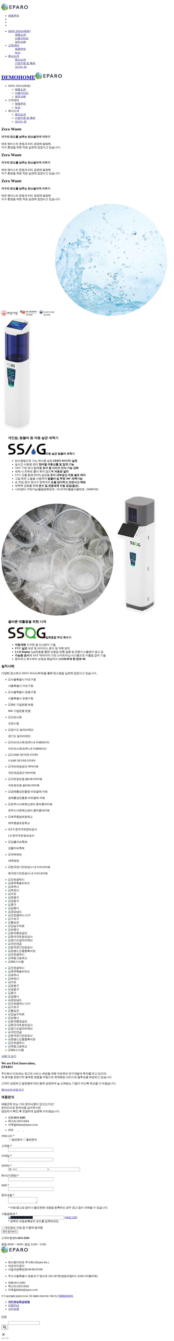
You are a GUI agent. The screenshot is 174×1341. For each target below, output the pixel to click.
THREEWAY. (65, 1295)
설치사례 (20, 41)
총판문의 (31, 1139)
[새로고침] (71, 1217)
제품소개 (20, 34)
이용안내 (13, 1305)
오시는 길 (21, 66)
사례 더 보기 (8, 1056)
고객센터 (13, 45)
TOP (4, 1316)
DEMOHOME (18, 77)
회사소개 (13, 56)
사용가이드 (22, 38)
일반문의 (17, 1139)
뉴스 (17, 52)
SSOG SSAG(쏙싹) (19, 31)
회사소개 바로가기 (12, 1089)
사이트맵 (13, 1309)
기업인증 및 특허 (25, 63)
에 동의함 (24, 1227)
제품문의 (13, 15)
